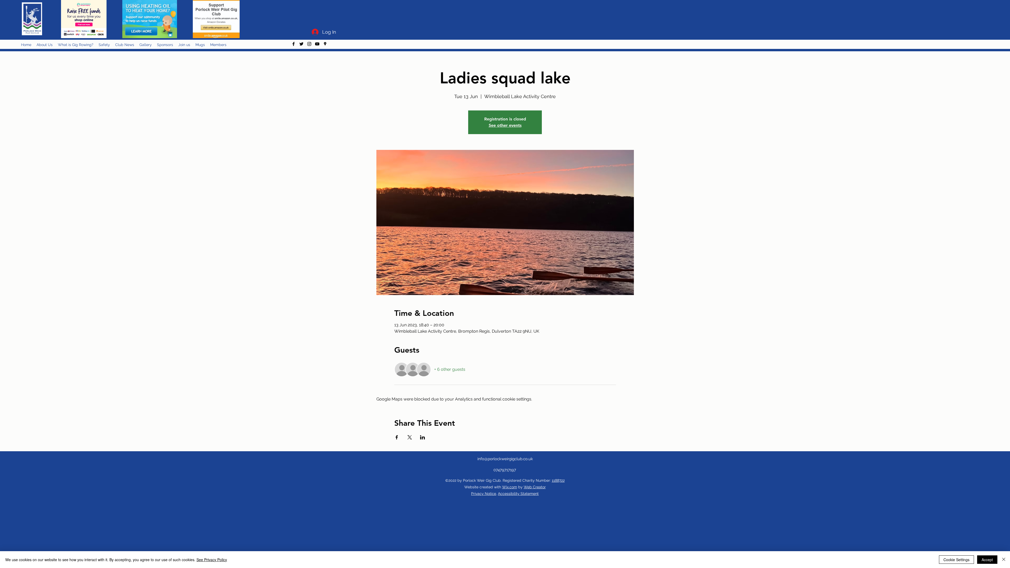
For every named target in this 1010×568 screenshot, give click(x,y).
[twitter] (301, 44)
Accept (987, 559)
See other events (505, 125)
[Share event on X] (409, 437)
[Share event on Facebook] (396, 437)
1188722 (558, 480)
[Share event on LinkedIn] (422, 437)
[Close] (1004, 559)
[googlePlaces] (325, 44)
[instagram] (309, 44)
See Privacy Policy (211, 559)
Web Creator (535, 487)
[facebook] (293, 44)
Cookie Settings (956, 559)
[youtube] (317, 44)
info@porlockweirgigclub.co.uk (505, 459)
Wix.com (509, 487)
